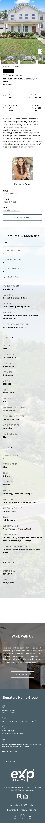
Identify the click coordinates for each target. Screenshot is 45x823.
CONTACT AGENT (22, 217)
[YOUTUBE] (30, 816)
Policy (32, 805)
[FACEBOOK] (15, 816)
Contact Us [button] (22, 674)
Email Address (9, 752)
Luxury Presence (29, 810)
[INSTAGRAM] (22, 816)
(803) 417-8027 (10, 202)
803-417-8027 (8, 713)
